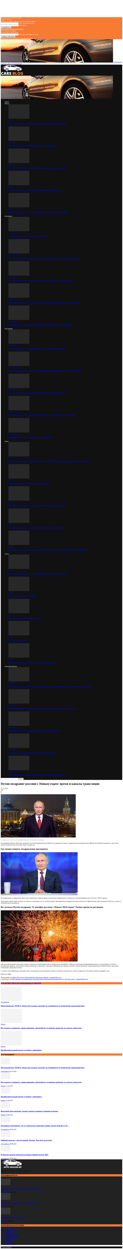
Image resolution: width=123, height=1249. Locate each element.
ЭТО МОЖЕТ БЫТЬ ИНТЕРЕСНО (14, 983)
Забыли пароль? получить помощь (12, 29)
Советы (7, 553)
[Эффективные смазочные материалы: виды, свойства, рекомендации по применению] (18, 297)
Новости (7, 103)
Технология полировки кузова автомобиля (19, 1203)
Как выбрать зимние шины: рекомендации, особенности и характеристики (39, 325)
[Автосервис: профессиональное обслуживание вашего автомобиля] (18, 522)
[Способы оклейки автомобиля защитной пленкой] (5, 1185)
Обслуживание (9, 328)
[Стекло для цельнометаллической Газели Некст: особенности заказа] (18, 387)
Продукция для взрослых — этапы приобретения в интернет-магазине (37, 574)
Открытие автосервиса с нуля (13, 1218)
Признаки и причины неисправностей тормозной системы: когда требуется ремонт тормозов (47, 550)
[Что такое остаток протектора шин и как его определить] (18, 140)
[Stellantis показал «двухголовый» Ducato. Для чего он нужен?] (18, 725)
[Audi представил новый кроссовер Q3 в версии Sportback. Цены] (18, 184)
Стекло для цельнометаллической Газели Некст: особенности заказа (37, 393)
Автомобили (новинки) (11, 666)
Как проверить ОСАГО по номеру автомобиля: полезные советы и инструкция (41, 415)
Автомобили (12, 682)
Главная (7, 101)
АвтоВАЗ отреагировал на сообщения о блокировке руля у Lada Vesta (37, 168)
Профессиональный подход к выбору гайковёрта (28, 483)
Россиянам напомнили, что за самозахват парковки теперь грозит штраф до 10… (42, 708)
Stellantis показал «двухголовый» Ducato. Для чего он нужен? (34, 731)
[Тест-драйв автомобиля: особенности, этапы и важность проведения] (18, 343)
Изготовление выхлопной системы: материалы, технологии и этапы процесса (40, 280)
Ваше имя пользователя (26, 23)
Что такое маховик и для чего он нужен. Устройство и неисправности (37, 124)
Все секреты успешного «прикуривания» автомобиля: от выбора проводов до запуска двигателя (48, 461)
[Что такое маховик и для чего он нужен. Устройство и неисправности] (18, 118)
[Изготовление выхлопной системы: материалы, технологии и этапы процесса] (18, 275)
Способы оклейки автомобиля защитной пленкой (21, 1189)
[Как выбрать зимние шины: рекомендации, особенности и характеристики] (18, 319)
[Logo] (12, 75)
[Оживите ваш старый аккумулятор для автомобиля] (18, 432)
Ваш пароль (22, 25)
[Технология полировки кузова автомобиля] (5, 1199)
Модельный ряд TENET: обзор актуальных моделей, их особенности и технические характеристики (50, 686)
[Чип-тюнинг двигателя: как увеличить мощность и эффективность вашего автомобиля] (18, 365)
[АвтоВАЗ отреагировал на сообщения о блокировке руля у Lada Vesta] (18, 162)
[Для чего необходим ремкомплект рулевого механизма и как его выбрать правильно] (18, 253)
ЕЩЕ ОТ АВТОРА (34, 983)
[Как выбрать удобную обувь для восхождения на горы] (18, 657)
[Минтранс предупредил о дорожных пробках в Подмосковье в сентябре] (18, 207)
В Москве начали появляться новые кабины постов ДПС (32, 753)
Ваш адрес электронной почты (29, 34)
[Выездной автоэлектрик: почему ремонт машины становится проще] (18, 500)
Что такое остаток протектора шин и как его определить (32, 146)
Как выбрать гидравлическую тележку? (25, 618)
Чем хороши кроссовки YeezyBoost (22, 596)
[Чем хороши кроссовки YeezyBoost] (18, 590)
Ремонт (7, 441)
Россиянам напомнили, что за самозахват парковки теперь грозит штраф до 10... (35, 1126)
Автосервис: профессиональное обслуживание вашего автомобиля (36, 528)
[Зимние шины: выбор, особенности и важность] (18, 230)
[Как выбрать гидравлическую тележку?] (18, 613)
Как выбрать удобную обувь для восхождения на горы (31, 662)
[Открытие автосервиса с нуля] (5, 1214)
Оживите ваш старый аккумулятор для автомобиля (30, 437)
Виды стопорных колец (18, 640)
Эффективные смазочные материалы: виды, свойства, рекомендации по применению (44, 303)
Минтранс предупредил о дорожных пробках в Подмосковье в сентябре (38, 212)
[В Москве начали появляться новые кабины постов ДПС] (18, 747)
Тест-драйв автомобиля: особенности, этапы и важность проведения (36, 349)
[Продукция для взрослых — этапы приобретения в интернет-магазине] (18, 568)
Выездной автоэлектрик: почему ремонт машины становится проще (37, 506)
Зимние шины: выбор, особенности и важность (28, 236)
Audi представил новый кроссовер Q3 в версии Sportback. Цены (35, 190)
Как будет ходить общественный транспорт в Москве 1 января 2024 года (37, 977)
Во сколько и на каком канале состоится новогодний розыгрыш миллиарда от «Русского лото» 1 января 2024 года (50, 979)
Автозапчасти (8, 216)
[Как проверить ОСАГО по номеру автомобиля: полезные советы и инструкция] (18, 410)
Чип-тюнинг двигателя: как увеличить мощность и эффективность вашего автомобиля (45, 371)
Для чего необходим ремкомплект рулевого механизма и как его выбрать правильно (44, 258)
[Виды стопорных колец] (18, 635)
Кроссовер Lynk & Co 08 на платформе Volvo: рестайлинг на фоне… (37, 775)
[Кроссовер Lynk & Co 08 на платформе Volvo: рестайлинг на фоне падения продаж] (18, 769)
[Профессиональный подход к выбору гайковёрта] (18, 478)
